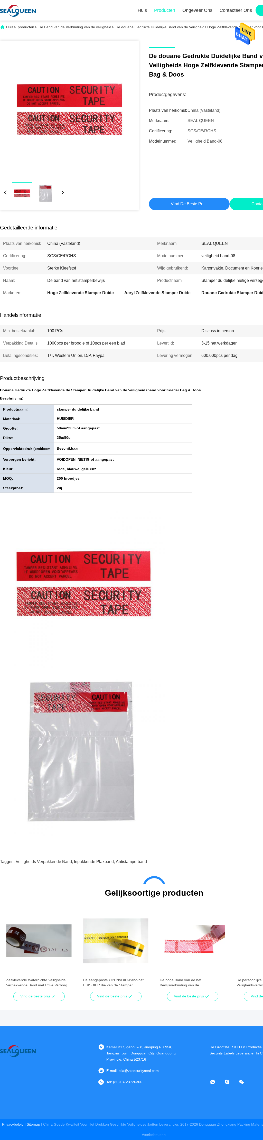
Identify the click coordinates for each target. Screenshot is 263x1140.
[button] (13, 950)
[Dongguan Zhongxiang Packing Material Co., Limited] (18, 10)
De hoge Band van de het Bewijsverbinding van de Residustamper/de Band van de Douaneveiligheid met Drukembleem (189, 983)
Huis (142, 10)
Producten (164, 10)
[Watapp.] (216, 1082)
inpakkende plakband (94, 861)
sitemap (33, 1124)
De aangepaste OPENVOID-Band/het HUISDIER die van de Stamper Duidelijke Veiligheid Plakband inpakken (115, 983)
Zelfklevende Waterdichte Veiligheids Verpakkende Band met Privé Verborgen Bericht (38, 983)
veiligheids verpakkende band (44, 861)
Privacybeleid (13, 1124)
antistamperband (131, 861)
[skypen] (230, 1082)
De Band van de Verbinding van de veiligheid (75, 27)
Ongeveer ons (197, 10)
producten (26, 27)
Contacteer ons (236, 10)
